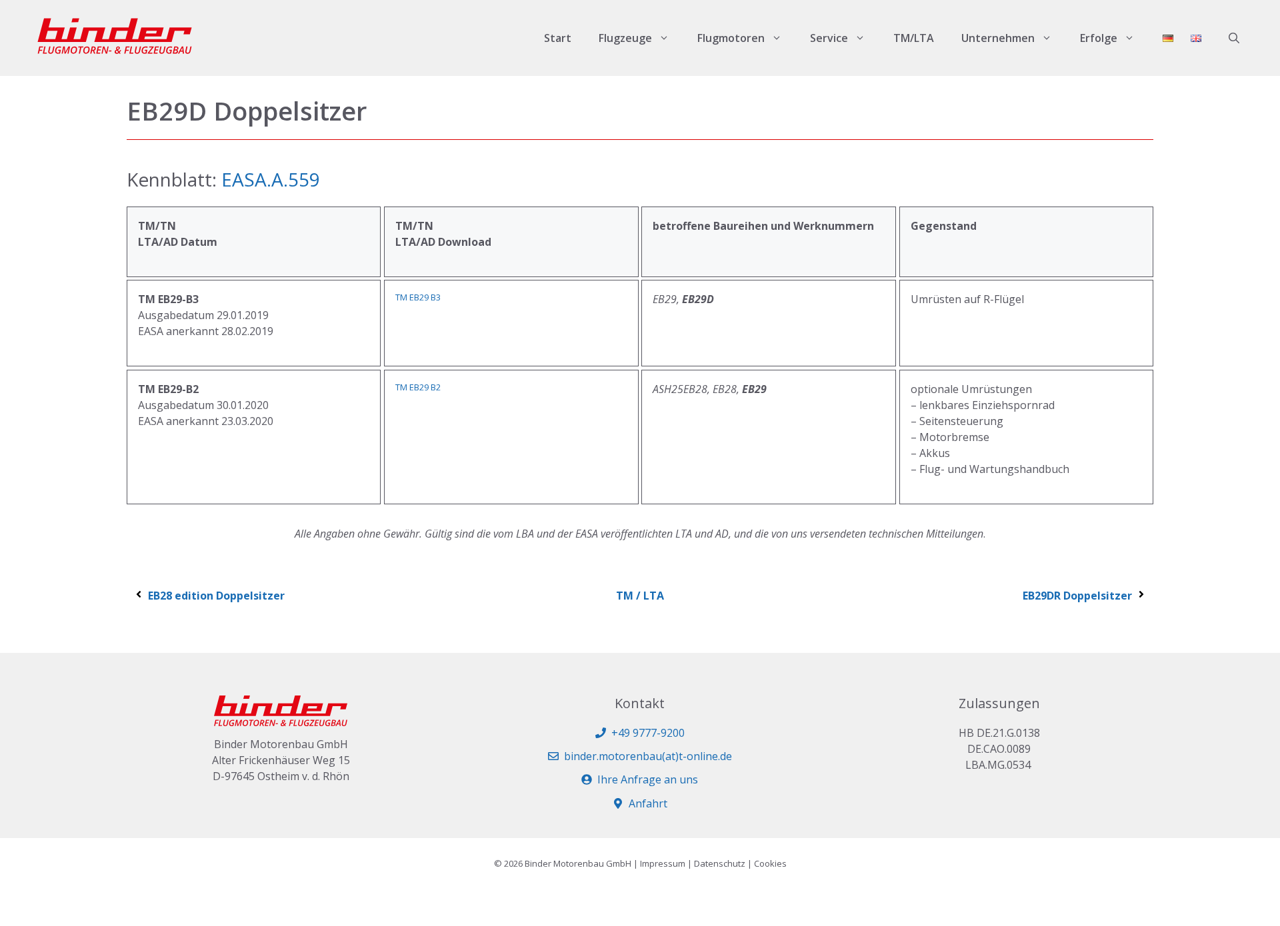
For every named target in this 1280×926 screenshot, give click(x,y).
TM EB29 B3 (418, 297)
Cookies (770, 863)
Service (829, 38)
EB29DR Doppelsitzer (1077, 595)
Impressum (662, 863)
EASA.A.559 (270, 179)
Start (557, 38)
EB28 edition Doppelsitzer (216, 595)
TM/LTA (913, 38)
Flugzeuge (625, 38)
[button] (1234, 38)
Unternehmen (998, 38)
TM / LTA (640, 595)
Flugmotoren (731, 38)
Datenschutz (719, 863)
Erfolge (1098, 38)
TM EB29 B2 (418, 387)
